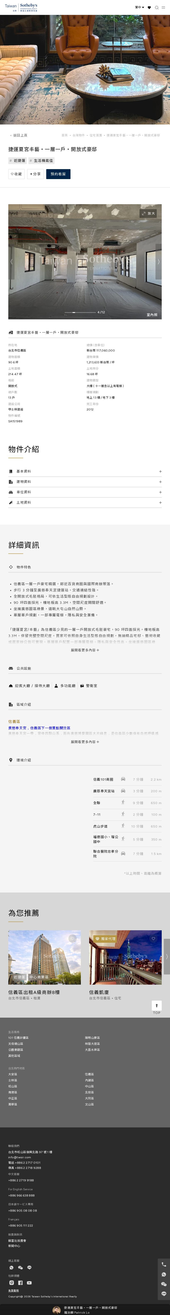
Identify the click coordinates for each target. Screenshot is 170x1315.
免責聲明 (13, 1290)
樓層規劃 (93, 392)
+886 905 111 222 (20, 1225)
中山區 (89, 1086)
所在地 (12, 345)
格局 (11, 380)
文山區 (89, 1104)
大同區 (89, 1098)
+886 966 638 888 (21, 1195)
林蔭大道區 (92, 1044)
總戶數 (12, 392)
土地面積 (14, 368)
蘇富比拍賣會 (17, 1241)
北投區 (89, 1092)
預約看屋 (58, 174)
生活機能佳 (43, 161)
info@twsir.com (19, 1157)
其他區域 (14, 1056)
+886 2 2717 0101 (27, 1163)
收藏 (18, 174)
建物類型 (93, 380)
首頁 (65, 135)
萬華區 (12, 1104)
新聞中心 (14, 1246)
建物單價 (93, 357)
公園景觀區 (15, 1050)
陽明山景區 (92, 1038)
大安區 (12, 1074)
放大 (151, 213)
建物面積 (14, 357)
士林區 (12, 1080)
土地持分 (93, 368)
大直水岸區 (92, 1050)
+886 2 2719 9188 (21, 1180)
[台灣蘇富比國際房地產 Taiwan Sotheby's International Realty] (21, 8)
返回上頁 (20, 135)
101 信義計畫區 (18, 1038)
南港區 (12, 1092)
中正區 (12, 1098)
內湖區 (89, 1080)
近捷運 (20, 161)
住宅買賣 (96, 135)
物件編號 (14, 416)
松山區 (12, 1086)
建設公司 (14, 404)
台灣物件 (79, 135)
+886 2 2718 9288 (28, 1168)
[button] (158, 262)
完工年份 (93, 404)
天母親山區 (15, 1044)
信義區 (89, 1074)
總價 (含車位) (95, 345)
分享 (37, 174)
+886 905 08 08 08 (22, 1210)
